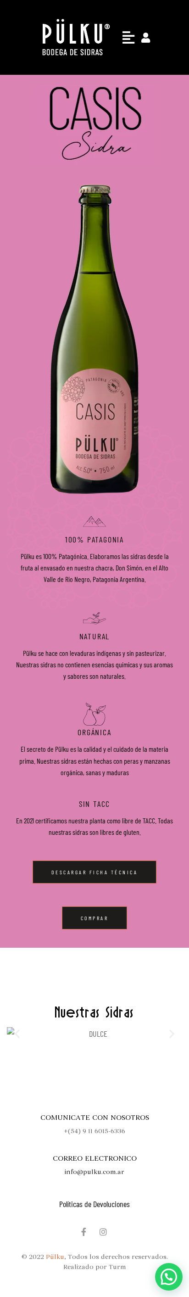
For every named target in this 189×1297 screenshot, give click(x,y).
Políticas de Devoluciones (94, 1204)
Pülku (55, 1257)
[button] (128, 37)
